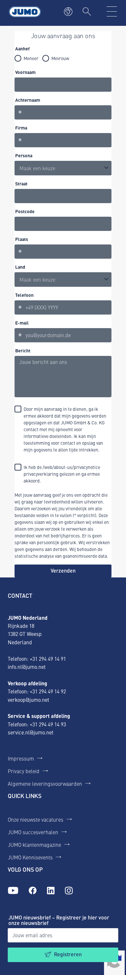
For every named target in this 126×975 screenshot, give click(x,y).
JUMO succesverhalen (33, 831)
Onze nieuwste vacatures (35, 819)
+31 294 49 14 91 (48, 658)
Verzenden (63, 570)
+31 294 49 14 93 (48, 724)
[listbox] (63, 168)
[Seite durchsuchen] (87, 11)
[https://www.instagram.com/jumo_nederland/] (69, 890)
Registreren (68, 954)
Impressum (21, 758)
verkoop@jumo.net (28, 699)
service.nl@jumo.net (30, 732)
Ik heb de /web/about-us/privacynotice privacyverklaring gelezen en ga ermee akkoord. (62, 474)
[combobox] (63, 279)
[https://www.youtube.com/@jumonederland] (13, 890)
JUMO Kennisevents (30, 857)
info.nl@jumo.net (27, 666)
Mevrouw (60, 58)
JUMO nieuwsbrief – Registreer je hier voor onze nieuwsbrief (58, 920)
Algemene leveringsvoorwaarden (45, 783)
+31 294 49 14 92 (48, 691)
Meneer (31, 58)
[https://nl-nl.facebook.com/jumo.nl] (33, 890)
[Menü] (112, 11)
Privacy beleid (23, 770)
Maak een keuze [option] (37, 167)
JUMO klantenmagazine (34, 844)
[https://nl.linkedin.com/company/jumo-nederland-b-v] (51, 890)
